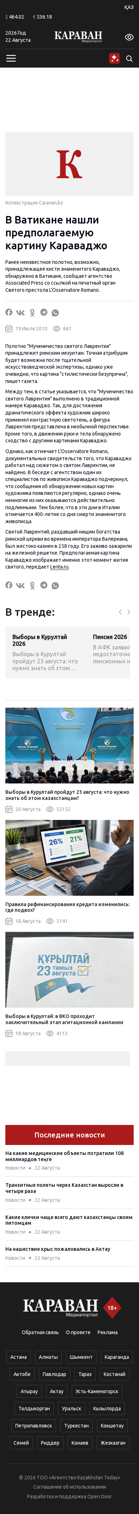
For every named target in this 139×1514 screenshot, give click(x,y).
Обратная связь (40, 1332)
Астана (18, 1357)
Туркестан (76, 1426)
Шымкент (81, 1357)
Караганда (117, 1357)
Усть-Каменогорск (97, 1391)
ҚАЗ (129, 7)
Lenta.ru (59, 567)
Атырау (29, 1391)
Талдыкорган (34, 1408)
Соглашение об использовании (69, 1487)
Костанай (114, 1374)
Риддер (50, 1443)
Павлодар (54, 1374)
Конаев (80, 1443)
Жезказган (113, 1443)
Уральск (71, 1408)
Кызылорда (107, 1408)
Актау (56, 1391)
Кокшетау (112, 1426)
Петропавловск (33, 1426)
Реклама (108, 1332)
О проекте (78, 1332)
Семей (21, 1443)
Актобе (22, 1374)
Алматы (48, 1357)
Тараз (85, 1374)
